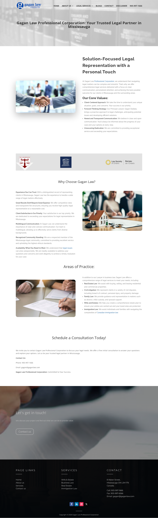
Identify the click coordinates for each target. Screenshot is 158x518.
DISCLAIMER (121, 6)
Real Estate (66, 485)
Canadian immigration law (107, 313)
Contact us (25, 431)
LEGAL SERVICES (83, 6)
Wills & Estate (67, 480)
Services (19, 485)
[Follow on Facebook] (72, 504)
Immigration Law (69, 488)
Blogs (99, 6)
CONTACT (109, 6)
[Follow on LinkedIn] (77, 504)
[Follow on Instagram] (81, 504)
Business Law (67, 483)
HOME (56, 6)
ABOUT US (66, 6)
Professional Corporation (104, 81)
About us (20, 483)
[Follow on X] (86, 504)
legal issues (67, 248)
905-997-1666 (136, 6)
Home (18, 480)
